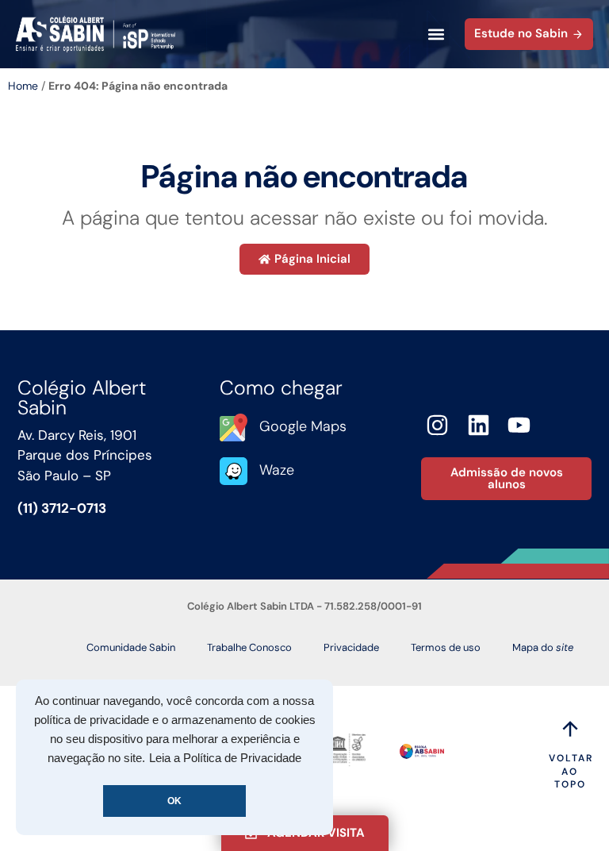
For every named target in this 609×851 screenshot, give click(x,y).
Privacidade (351, 647)
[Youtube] (520, 425)
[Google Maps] (233, 427)
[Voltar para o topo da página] (570, 729)
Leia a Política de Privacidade (225, 758)
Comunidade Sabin (130, 647)
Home (23, 86)
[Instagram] (437, 425)
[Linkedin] (478, 425)
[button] (436, 34)
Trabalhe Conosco (249, 647)
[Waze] (233, 471)
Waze (276, 469)
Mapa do (542, 647)
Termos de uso (446, 647)
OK (174, 801)
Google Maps (303, 426)
